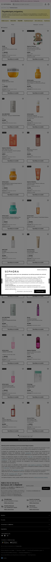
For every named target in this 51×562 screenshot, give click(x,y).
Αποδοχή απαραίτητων (42, 269)
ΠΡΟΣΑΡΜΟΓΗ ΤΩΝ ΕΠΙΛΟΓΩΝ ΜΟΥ (25, 291)
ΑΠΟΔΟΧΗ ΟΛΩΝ (40, 291)
